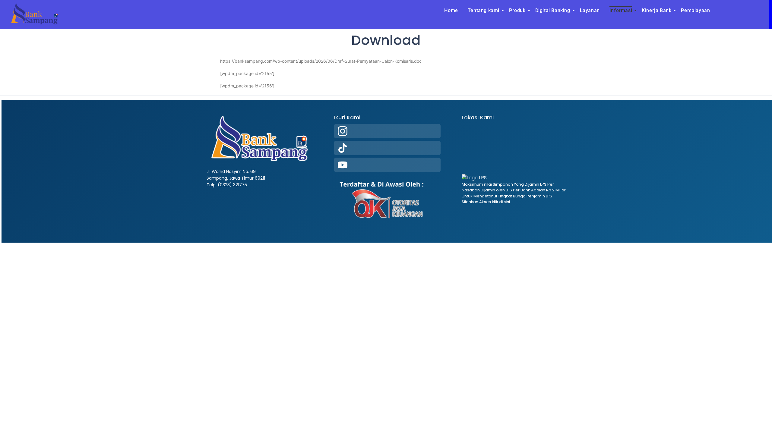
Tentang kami (483, 10)
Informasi (620, 10)
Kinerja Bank (656, 10)
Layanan (590, 10)
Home (451, 10)
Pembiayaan (695, 10)
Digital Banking (552, 10)
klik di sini (500, 202)
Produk (517, 10)
